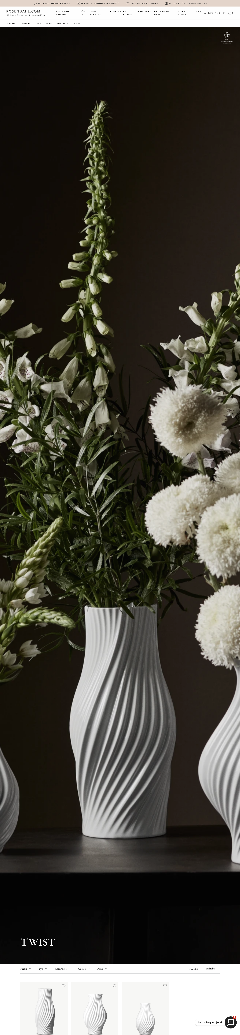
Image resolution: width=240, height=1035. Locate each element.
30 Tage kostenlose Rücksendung (144, 3)
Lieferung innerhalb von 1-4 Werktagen (54, 3)
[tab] (26, 969)
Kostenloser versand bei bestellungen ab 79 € (100, 3)
